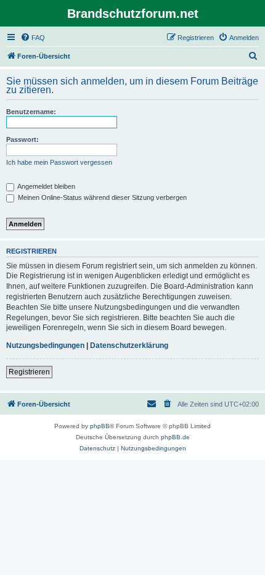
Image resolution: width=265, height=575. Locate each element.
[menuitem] (32, 37)
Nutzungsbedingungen (45, 345)
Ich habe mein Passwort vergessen (59, 162)
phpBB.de (175, 437)
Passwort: (22, 139)
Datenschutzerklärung (129, 345)
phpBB (100, 426)
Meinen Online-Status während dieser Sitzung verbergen (101, 197)
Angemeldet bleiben (45, 186)
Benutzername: (31, 111)
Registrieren (29, 372)
